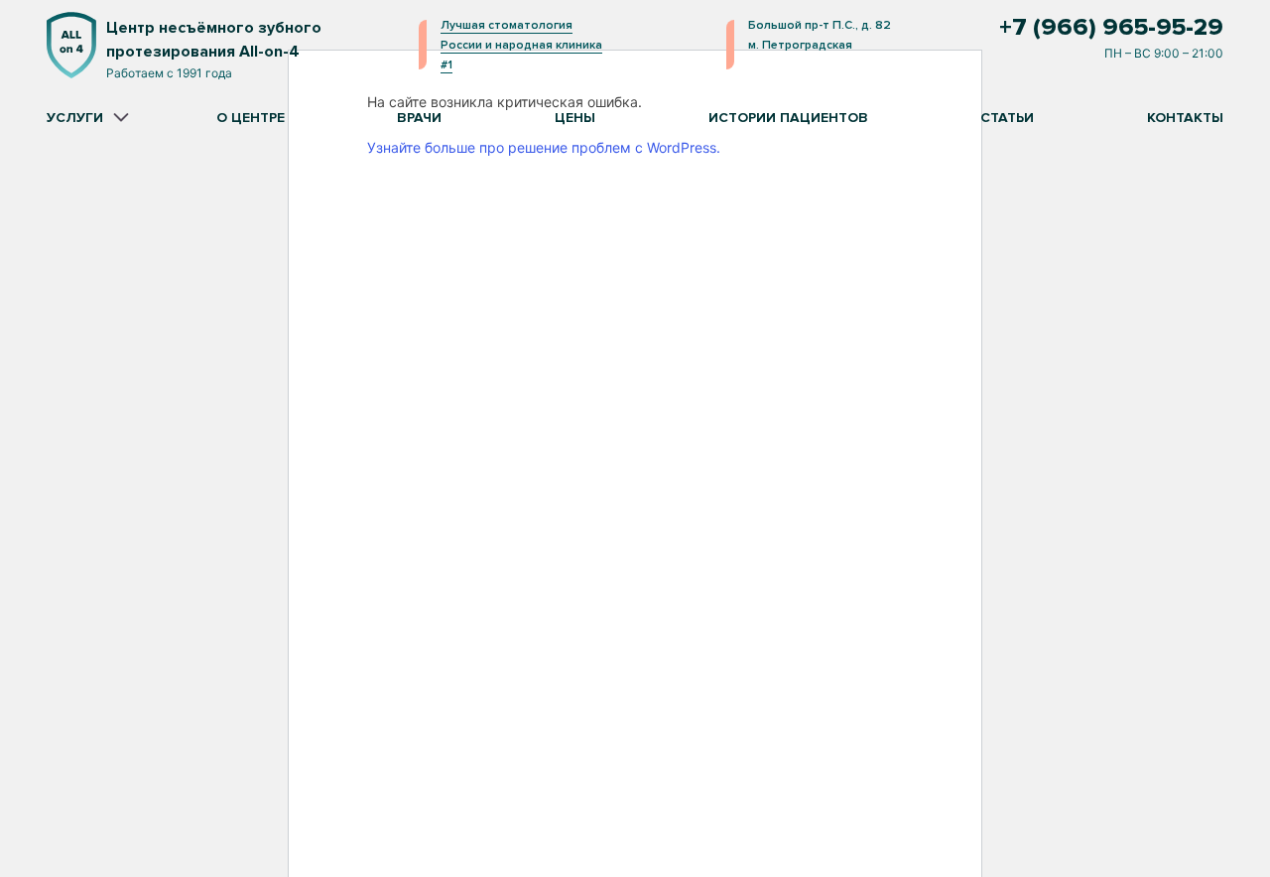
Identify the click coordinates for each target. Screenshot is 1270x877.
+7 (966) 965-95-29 (1111, 27)
